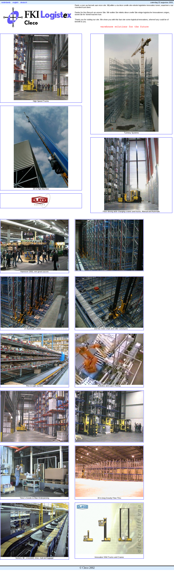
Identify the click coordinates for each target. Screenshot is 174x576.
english (15, 2)
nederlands (6, 2)
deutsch (23, 2)
